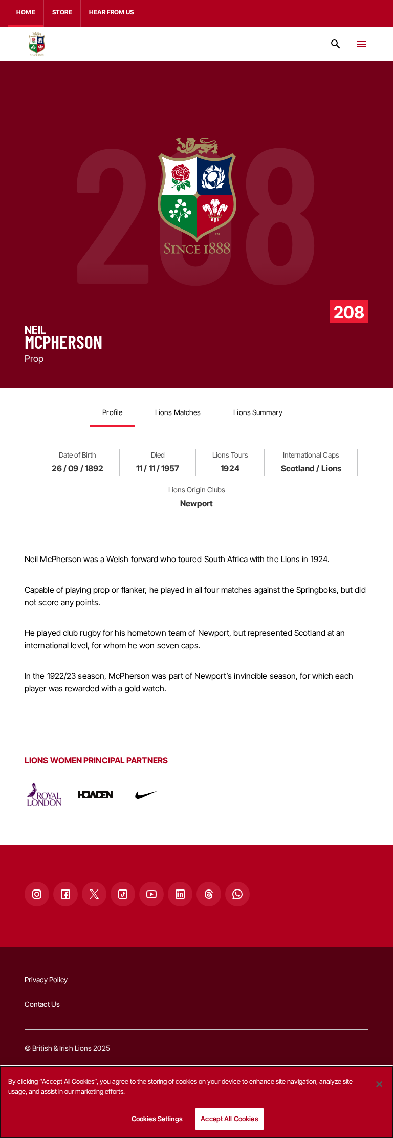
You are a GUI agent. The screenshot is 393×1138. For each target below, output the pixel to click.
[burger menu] (361, 44)
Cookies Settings (157, 1118)
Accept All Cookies (229, 1118)
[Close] (379, 1084)
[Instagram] (37, 894)
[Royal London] (44, 794)
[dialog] (196, 1102)
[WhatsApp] (237, 894)
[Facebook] (65, 894)
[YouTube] (151, 894)
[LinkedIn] (180, 894)
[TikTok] (123, 894)
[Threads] (208, 894)
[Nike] (146, 794)
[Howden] (95, 794)
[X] (94, 894)
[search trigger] (335, 44)
